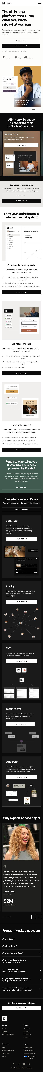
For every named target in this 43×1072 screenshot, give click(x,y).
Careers (4, 1031)
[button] (39, 3)
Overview (27, 1029)
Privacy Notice (28, 1050)
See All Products (21, 509)
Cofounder (27, 1034)
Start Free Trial (21, 292)
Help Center (6, 1053)
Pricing (26, 1031)
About (4, 1029)
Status (4, 1056)
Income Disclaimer (30, 1053)
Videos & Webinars (8, 1050)
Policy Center (28, 1047)
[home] (7, 3)
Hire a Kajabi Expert (8, 1034)
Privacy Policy (24, 51)
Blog (3, 1047)
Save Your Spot (21, 487)
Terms (17, 51)
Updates (26, 1037)
